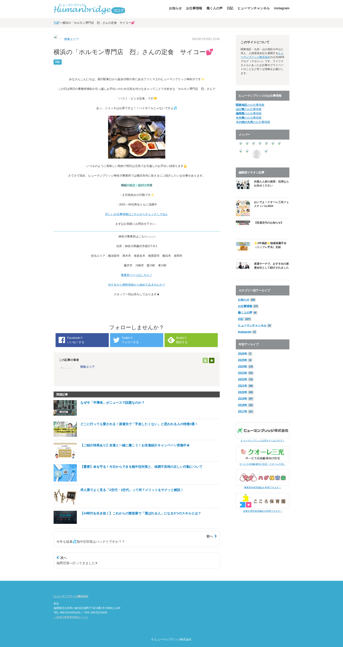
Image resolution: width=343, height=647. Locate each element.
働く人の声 (215, 8)
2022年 (242, 379)
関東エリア (71, 39)
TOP (56, 22)
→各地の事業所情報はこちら (71, 617)
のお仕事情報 (250, 104)
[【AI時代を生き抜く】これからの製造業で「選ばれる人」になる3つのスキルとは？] (127, 524)
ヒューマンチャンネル (254, 8)
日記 (230, 8)
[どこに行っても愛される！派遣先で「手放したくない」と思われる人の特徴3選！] (126, 435)
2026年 (242, 353)
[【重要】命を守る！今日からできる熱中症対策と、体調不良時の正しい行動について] (128, 480)
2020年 (242, 392)
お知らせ (175, 8)
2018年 (242, 405)
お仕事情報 (194, 8)
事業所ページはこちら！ (136, 275)
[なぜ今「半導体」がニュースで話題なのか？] (99, 414)
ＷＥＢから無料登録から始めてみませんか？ (136, 284)
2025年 (242, 360)
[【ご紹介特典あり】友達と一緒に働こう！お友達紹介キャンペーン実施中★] (122, 457)
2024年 (242, 366)
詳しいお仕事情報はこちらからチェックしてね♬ (136, 214)
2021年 (242, 385)
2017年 (242, 411)
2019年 (242, 398)
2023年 (242, 372)
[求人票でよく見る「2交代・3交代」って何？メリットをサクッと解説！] (119, 503)
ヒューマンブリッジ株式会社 (71, 596)
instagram (281, 8)
